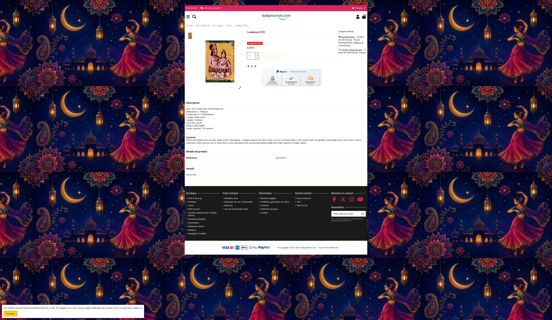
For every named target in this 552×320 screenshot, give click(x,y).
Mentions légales (268, 198)
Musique (192, 201)
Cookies (264, 212)
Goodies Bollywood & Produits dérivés (202, 214)
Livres (190, 205)
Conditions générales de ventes (275, 201)
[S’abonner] (363, 213)
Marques (192, 230)
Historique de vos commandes (238, 201)
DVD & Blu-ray (195, 198)
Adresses (228, 205)
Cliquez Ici (137, 308)
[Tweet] (252, 66)
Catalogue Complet (197, 233)
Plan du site (191, 8)
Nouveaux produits (197, 219)
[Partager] (248, 66)
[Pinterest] (255, 66)
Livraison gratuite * (212, 8)
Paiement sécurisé (269, 209)
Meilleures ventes (196, 226)
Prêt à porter (194, 209)
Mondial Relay (348, 37)
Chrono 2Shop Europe (352, 49)
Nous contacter (304, 198)
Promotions (193, 222)
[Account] (358, 17)
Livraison (264, 205)
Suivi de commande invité (236, 209)
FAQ (299, 201)
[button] (188, 17)
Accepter (10, 313)
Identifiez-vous (231, 198)
